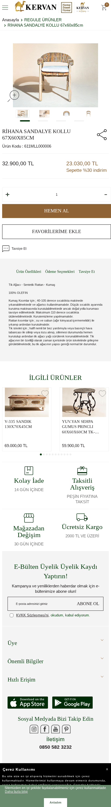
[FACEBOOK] (44, 729)
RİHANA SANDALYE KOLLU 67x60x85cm (45, 25)
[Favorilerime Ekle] (44, 393)
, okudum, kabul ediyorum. (53, 615)
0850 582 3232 (55, 747)
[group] (55, 75)
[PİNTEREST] (66, 729)
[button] (25, 121)
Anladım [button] (55, 802)
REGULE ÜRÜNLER (43, 19)
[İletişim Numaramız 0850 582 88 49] (77, 729)
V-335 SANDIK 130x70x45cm (18, 424)
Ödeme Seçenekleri (60, 272)
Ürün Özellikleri (28, 272)
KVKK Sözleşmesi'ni (32, 615)
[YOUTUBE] (55, 729)
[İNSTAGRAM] (34, 729)
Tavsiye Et (19, 249)
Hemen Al (56, 210)
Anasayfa (10, 19)
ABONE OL (88, 603)
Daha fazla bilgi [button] (16, 791)
